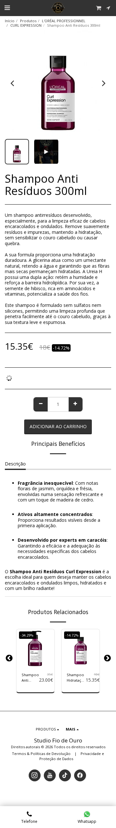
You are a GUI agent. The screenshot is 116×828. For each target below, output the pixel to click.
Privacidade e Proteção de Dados (71, 756)
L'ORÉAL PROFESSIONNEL (63, 20)
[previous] (13, 83)
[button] (7, 7)
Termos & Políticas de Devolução (41, 753)
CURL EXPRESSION (26, 25)
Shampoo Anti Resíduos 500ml (30, 677)
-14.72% (72, 635)
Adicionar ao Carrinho (35, 660)
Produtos (28, 20)
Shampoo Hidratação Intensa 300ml (76, 677)
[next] (103, 83)
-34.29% (27, 635)
